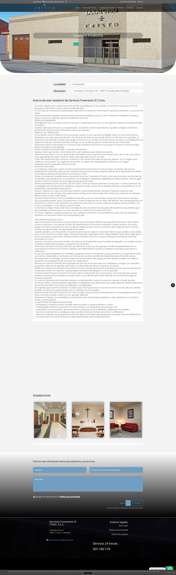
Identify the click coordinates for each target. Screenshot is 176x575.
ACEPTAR (88, 573)
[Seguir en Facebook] (166, 567)
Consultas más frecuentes (128, 2)
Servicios (120, 8)
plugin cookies (171, 572)
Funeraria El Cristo (89, 8)
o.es (68, 533)
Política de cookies (120, 534)
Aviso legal (123, 525)
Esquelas (139, 8)
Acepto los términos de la (58, 496)
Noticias (140, 2)
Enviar (138, 503)
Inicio (77, 8)
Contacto (130, 8)
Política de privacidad (70, 496)
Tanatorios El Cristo (106, 8)
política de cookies (131, 571)
